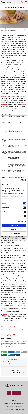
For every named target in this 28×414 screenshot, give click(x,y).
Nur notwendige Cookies (14, 233)
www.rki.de (6, 314)
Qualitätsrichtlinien (9, 409)
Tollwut (17, 102)
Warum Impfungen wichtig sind (10, 335)
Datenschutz (9, 406)
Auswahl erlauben (14, 229)
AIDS (2, 87)
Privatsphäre (18, 406)
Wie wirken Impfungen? (8, 327)
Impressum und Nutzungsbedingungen (14, 403)
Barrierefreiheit (20, 409)
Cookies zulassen (14, 225)
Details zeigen (20, 221)
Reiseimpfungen (6, 96)
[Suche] (22, 2)
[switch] (24, 207)
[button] (4, 352)
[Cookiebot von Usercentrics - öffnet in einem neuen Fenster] (20, 180)
